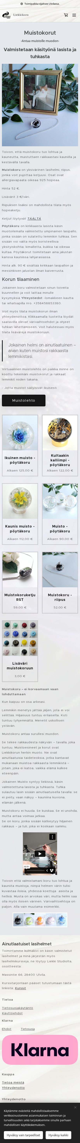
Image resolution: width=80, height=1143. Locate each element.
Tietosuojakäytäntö (17, 1008)
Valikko (74, 15)
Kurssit (20, 988)
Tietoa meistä (13, 1082)
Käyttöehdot (12, 1013)
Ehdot (6, 1029)
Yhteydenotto (13, 1088)
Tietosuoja (28, 1029)
